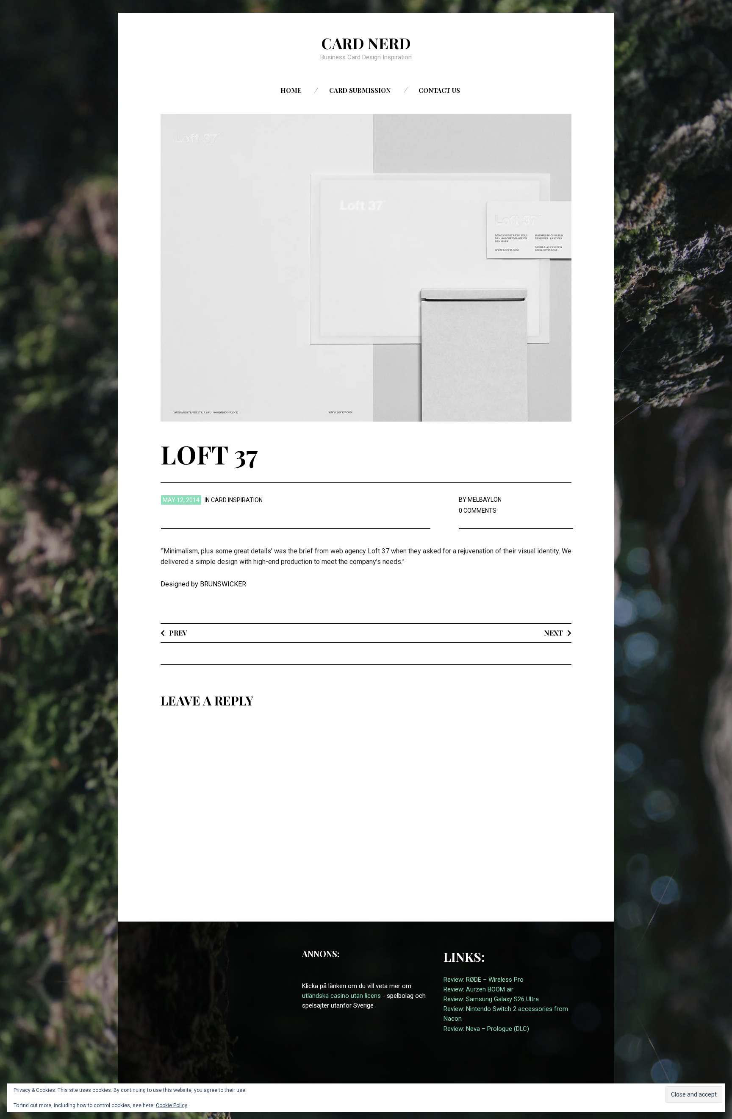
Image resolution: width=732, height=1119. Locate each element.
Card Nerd (366, 43)
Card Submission (360, 90)
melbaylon (485, 499)
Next (553, 632)
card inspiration (237, 500)
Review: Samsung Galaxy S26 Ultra (491, 999)
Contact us (439, 90)
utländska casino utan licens (341, 996)
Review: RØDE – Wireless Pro (484, 979)
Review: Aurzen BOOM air (478, 989)
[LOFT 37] (366, 268)
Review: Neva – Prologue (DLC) (486, 1029)
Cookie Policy (171, 1105)
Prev (178, 632)
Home (291, 90)
